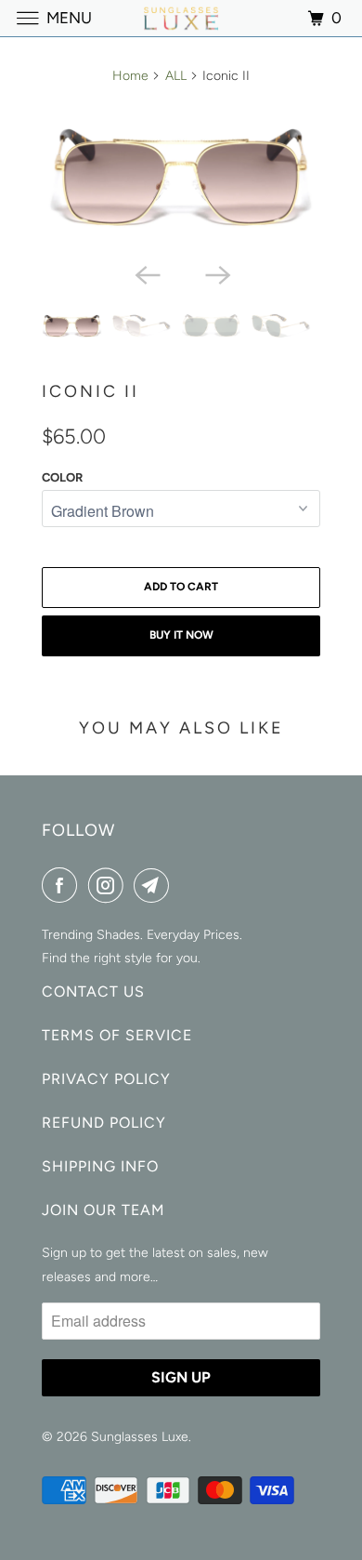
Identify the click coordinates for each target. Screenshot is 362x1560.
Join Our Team (103, 1210)
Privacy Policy (106, 1079)
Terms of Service (117, 1035)
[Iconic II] (181, 177)
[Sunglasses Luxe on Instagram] (109, 885)
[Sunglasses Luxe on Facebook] (63, 885)
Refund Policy (104, 1122)
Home (130, 76)
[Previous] (145, 273)
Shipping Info (100, 1166)
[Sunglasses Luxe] (181, 18)
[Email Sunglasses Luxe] (155, 885)
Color (62, 477)
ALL (176, 76)
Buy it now (181, 634)
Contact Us (93, 991)
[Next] (216, 273)
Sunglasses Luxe (139, 1437)
